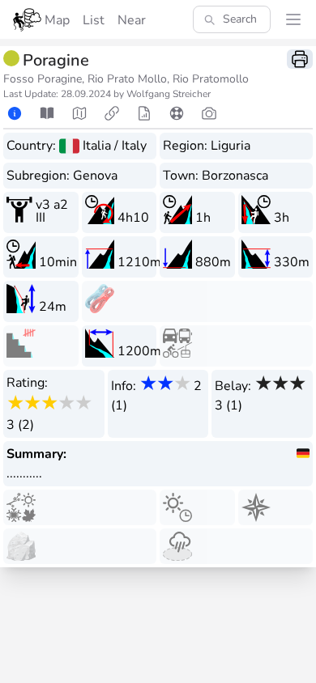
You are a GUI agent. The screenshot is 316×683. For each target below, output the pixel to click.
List (94, 20)
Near (131, 20)
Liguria (230, 146)
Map (57, 20)
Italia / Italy (115, 146)
